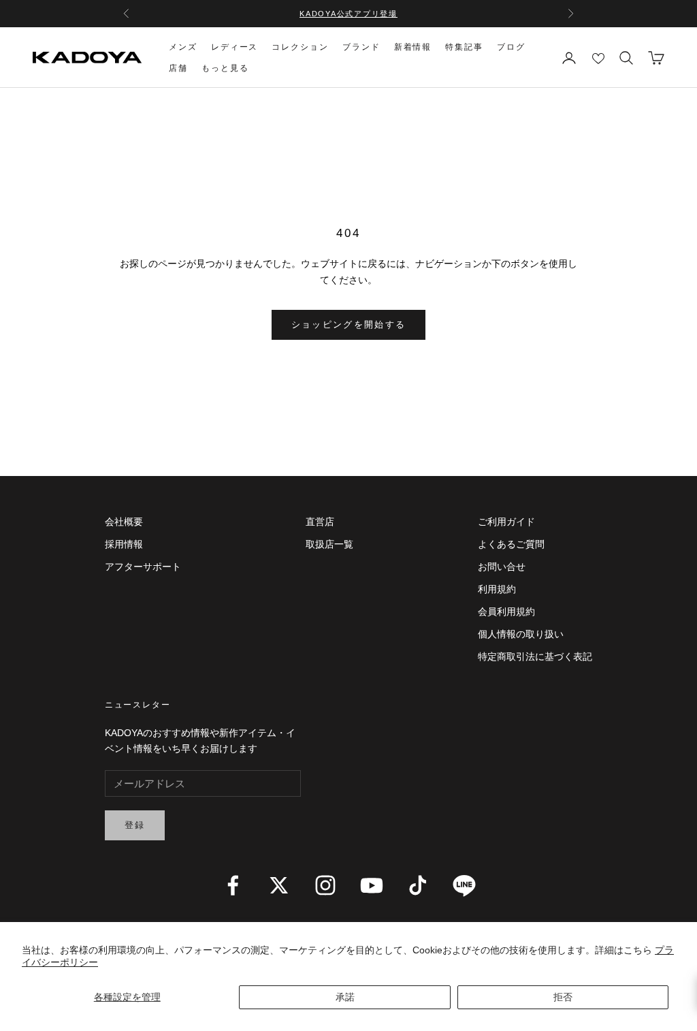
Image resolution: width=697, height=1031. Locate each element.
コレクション (300, 47)
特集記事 (464, 47)
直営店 (320, 521)
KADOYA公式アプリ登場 (348, 14)
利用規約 (497, 589)
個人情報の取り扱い (521, 634)
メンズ (183, 47)
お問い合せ (501, 566)
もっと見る (225, 68)
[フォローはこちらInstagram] (325, 885)
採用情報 (124, 544)
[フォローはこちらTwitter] (279, 885)
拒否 (562, 997)
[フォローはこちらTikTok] (418, 885)
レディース (235, 47)
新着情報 (413, 47)
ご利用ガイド (506, 521)
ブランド (361, 47)
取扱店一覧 (329, 544)
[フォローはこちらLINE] (464, 885)
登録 (135, 825)
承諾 (345, 997)
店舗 (178, 68)
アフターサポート (143, 566)
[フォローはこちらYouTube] (371, 885)
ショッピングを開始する (348, 324)
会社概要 (124, 521)
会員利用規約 (506, 611)
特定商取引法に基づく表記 (535, 656)
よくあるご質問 (511, 544)
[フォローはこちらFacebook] (233, 885)
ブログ (511, 47)
